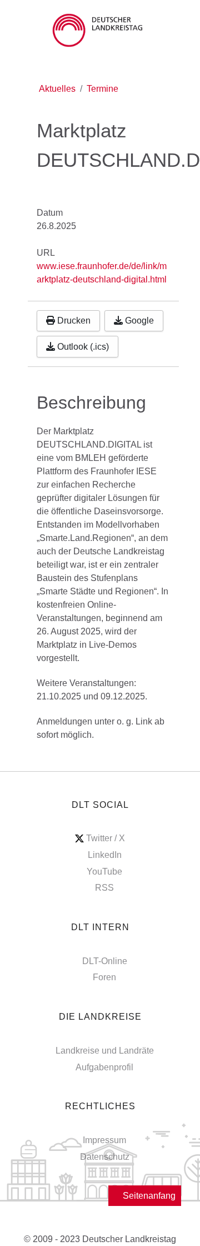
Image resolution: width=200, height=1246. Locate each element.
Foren (104, 977)
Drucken (73, 320)
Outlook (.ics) (82, 346)
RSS (104, 887)
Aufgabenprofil (104, 1067)
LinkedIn (105, 855)
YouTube (104, 871)
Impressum (104, 1140)
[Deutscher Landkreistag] (100, 30)
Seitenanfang (148, 1195)
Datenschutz (104, 1156)
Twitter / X (105, 838)
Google (138, 320)
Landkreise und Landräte (105, 1050)
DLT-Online (104, 961)
